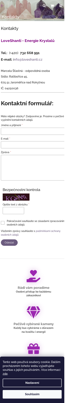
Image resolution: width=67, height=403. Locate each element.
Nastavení (32, 383)
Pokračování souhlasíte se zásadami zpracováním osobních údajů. (36, 223)
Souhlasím (32, 394)
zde (5, 373)
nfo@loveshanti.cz (28, 59)
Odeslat (9, 242)
